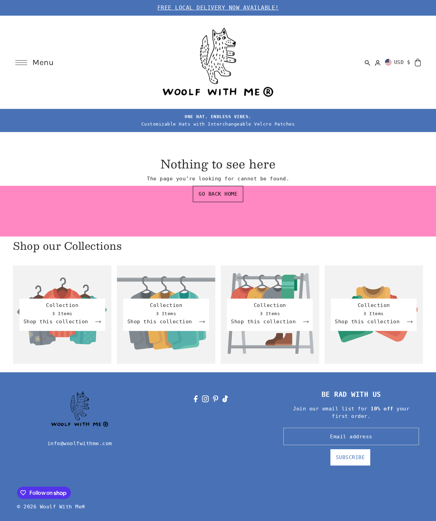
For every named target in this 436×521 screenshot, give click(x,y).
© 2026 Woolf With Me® (51, 507)
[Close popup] (363, 215)
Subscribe (350, 457)
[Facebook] (196, 399)
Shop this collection (58, 321)
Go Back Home (218, 194)
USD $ (402, 62)
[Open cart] (417, 62)
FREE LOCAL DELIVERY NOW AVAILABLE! (218, 7)
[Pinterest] (215, 399)
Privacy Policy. (236, 302)
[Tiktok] (225, 399)
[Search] (367, 62)
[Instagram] (205, 399)
